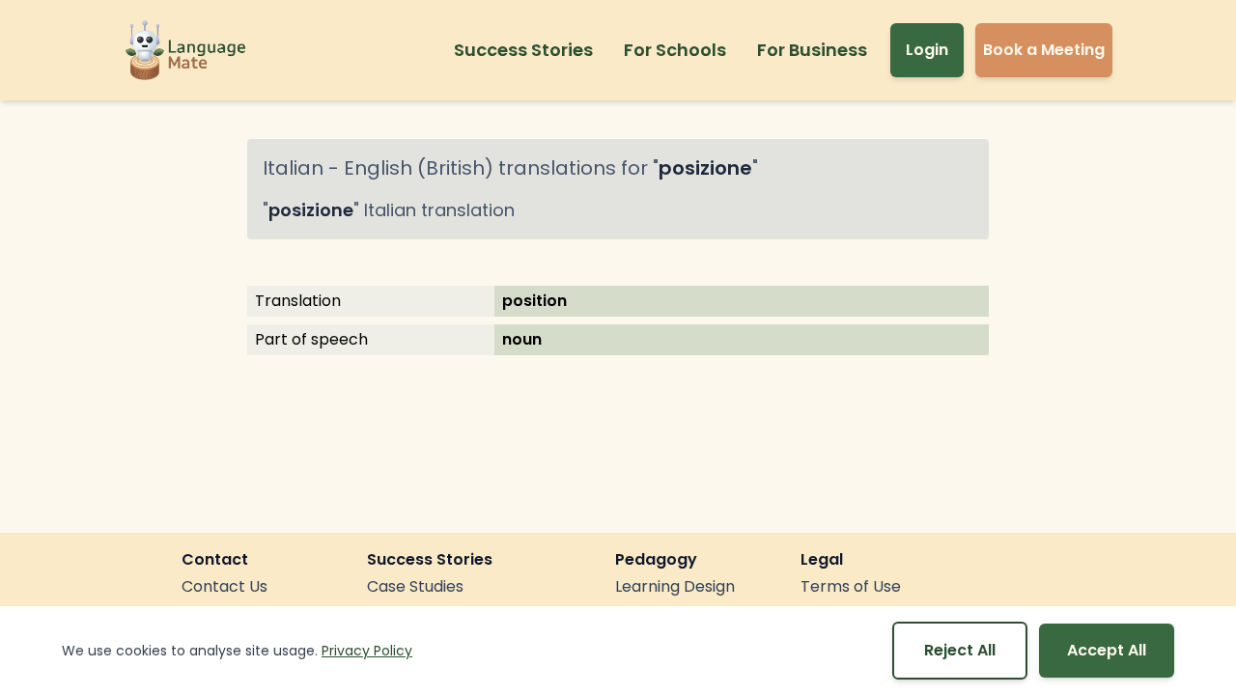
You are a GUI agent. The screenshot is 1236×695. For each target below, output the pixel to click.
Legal (822, 559)
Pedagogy (656, 559)
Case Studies (415, 586)
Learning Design (675, 586)
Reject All (960, 650)
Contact (215, 559)
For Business (812, 50)
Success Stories (523, 50)
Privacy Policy (367, 650)
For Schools (675, 50)
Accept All (1106, 650)
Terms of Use (851, 586)
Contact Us (224, 586)
